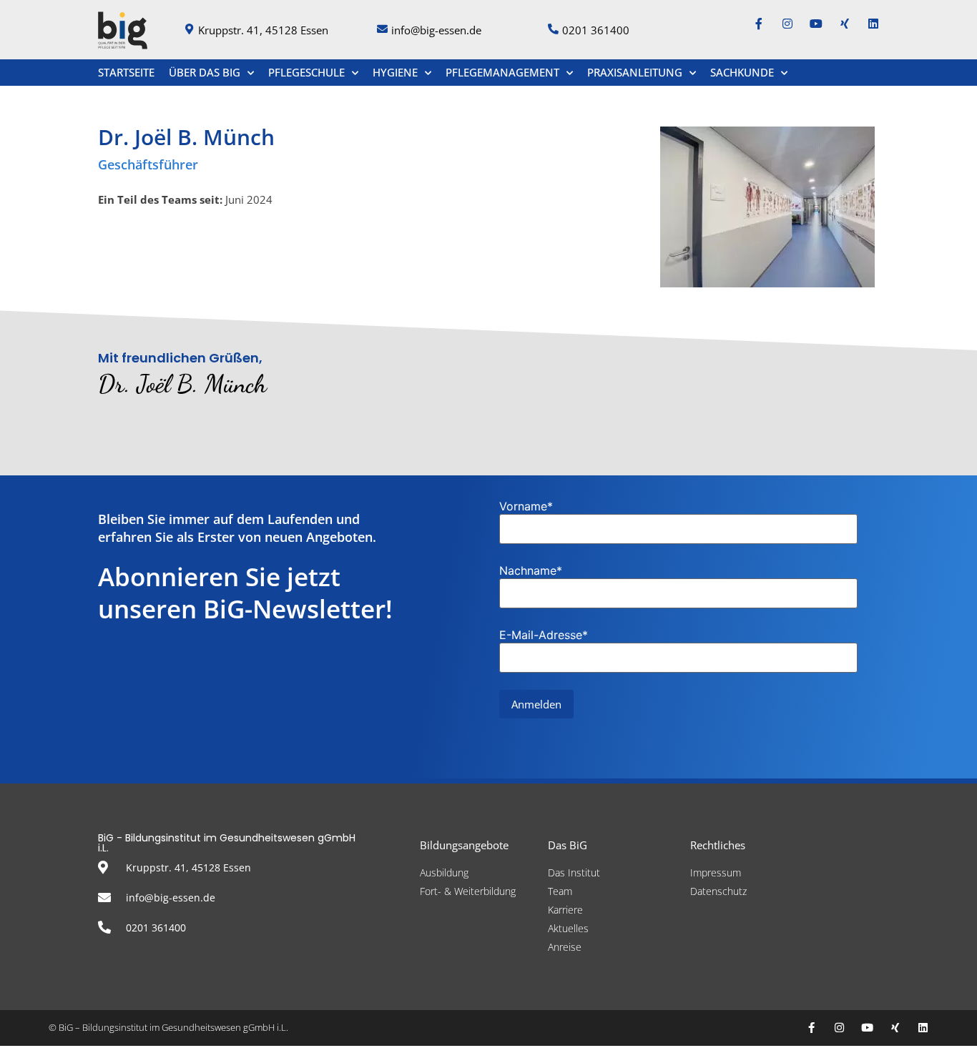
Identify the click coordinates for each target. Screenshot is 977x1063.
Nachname (530, 570)
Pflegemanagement (502, 72)
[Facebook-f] (759, 23)
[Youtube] (816, 23)
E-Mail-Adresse (543, 635)
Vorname (526, 506)
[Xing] (844, 23)
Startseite (126, 72)
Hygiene (395, 72)
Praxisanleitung (634, 72)
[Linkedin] (873, 23)
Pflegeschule (306, 72)
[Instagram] (787, 23)
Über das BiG (204, 72)
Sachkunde (742, 72)
